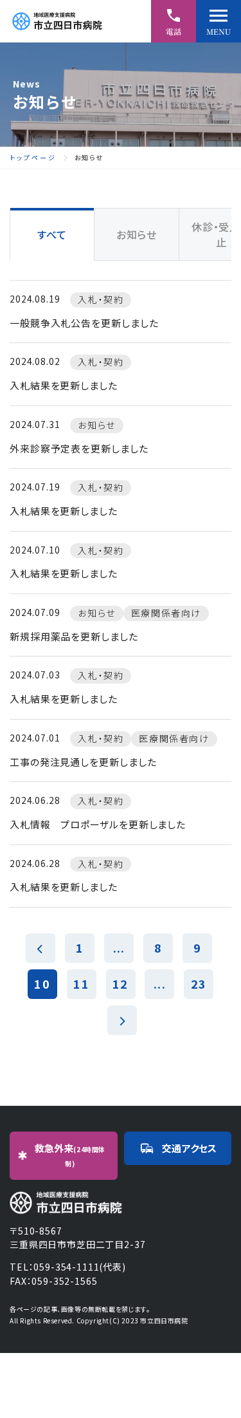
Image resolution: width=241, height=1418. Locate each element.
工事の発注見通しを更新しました (83, 762)
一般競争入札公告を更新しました (84, 323)
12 (120, 983)
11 (81, 983)
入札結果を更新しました (64, 385)
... (119, 947)
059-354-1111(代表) (79, 1266)
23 (198, 983)
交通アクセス (189, 1148)
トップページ (33, 157)
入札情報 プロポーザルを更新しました (98, 824)
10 (41, 983)
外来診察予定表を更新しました (79, 448)
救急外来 (70, 1155)
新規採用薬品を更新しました (74, 636)
